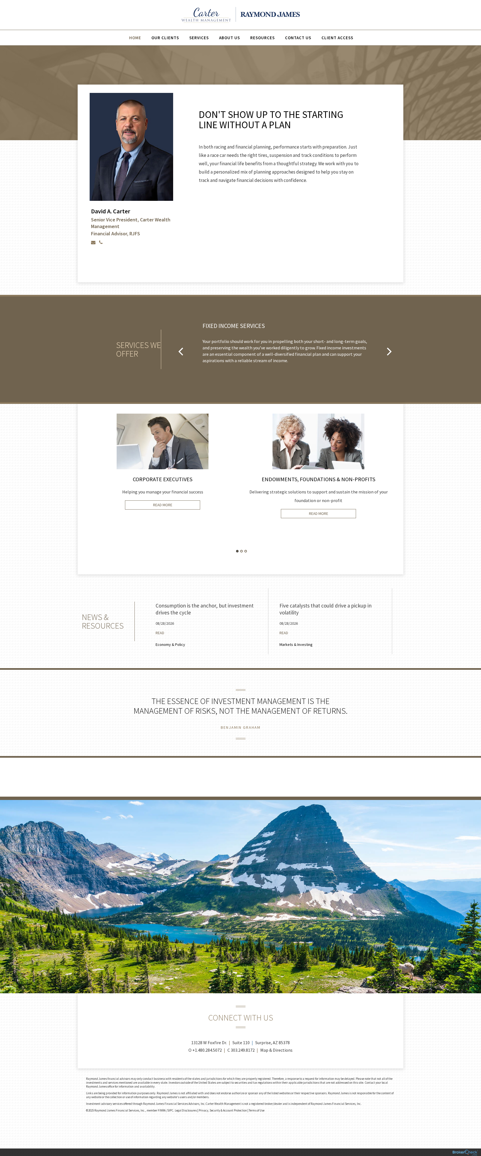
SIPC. (170, 1110)
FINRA (162, 1110)
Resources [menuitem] (262, 37)
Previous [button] (180, 351)
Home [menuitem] (135, 37)
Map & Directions (276, 1050)
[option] (131, 170)
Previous (73, 493)
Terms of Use (256, 1110)
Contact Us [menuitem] (298, 37)
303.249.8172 (243, 1050)
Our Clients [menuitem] (165, 37)
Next (407, 493)
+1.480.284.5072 (207, 1050)
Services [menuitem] (199, 37)
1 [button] (237, 551)
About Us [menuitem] (229, 37)
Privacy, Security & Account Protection (223, 1110)
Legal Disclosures (186, 1110)
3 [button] (245, 551)
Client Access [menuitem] (337, 37)
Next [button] (389, 351)
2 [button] (241, 551)
